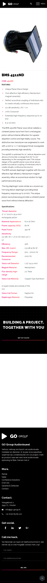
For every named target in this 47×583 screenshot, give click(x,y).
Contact (5, 489)
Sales (4, 477)
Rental (4, 474)
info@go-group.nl (12, 510)
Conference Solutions (11, 480)
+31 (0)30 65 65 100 (13, 514)
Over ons (5, 483)
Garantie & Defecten (10, 486)
